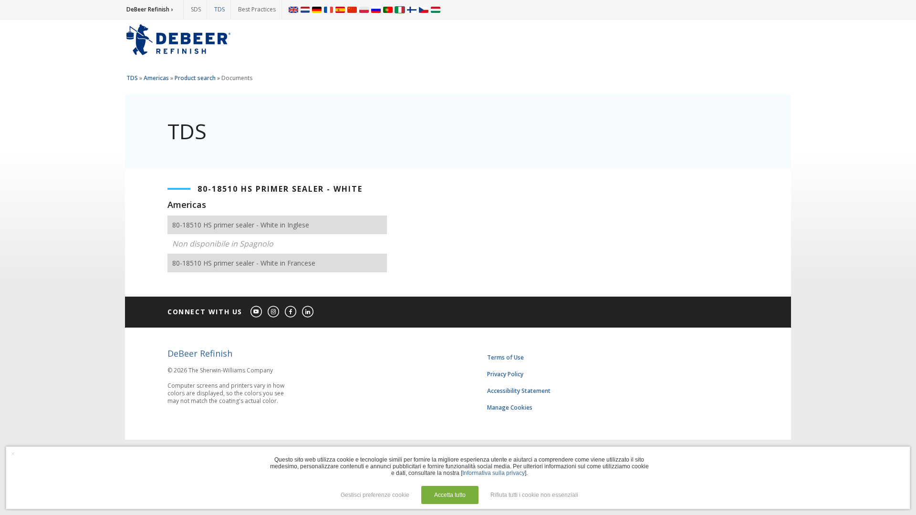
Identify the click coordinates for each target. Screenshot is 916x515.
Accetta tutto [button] (450, 495)
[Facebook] (291, 312)
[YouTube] (256, 312)
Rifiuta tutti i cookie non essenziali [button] (534, 495)
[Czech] (423, 9)
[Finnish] (411, 9)
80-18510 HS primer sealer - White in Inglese (240, 224)
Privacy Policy (505, 374)
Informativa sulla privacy (493, 473)
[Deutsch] (317, 9)
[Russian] (376, 9)
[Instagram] (274, 312)
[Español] (340, 9)
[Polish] (364, 9)
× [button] (13, 453)
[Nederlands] (305, 9)
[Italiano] (400, 9)
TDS (219, 9)
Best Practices (257, 9)
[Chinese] (352, 9)
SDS (196, 9)
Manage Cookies (509, 407)
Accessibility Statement (519, 391)
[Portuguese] (388, 9)
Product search (195, 78)
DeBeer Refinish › (149, 9)
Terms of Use (505, 357)
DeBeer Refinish (199, 353)
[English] (293, 9)
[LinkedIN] (308, 312)
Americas (156, 78)
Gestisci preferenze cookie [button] (375, 495)
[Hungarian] (435, 9)
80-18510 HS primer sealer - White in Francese (243, 263)
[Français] (328, 9)
